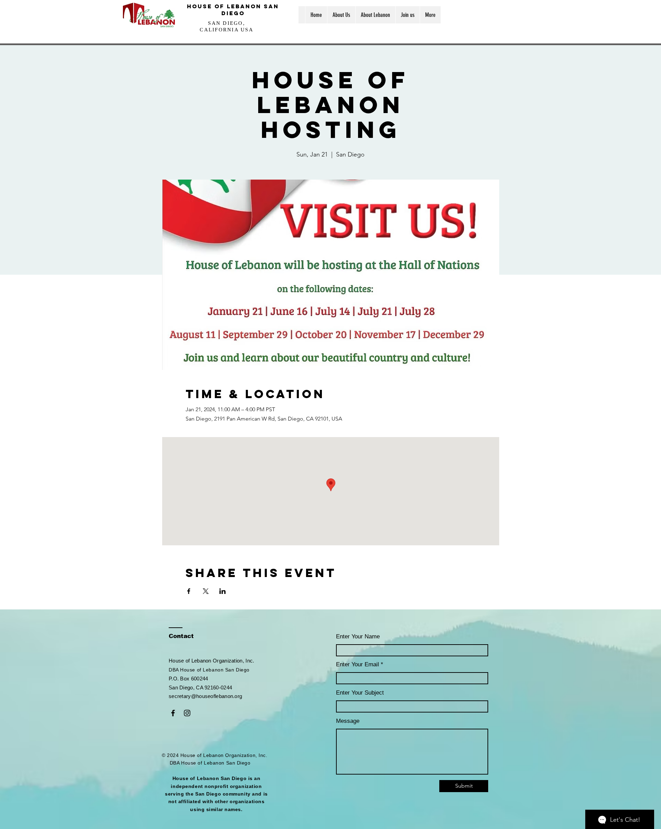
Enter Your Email (357, 664)
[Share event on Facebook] (189, 591)
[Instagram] (187, 713)
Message (347, 721)
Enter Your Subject (360, 693)
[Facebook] (173, 713)
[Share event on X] (205, 591)
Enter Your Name (358, 636)
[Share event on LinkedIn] (222, 591)
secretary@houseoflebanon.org (205, 696)
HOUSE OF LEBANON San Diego (233, 10)
